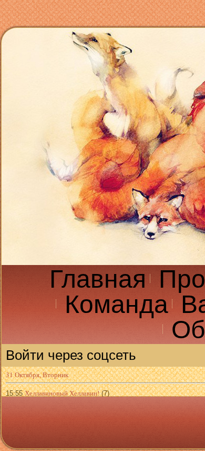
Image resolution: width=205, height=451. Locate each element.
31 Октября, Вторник (37, 374)
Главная (97, 279)
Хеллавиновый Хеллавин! (62, 393)
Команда (116, 304)
